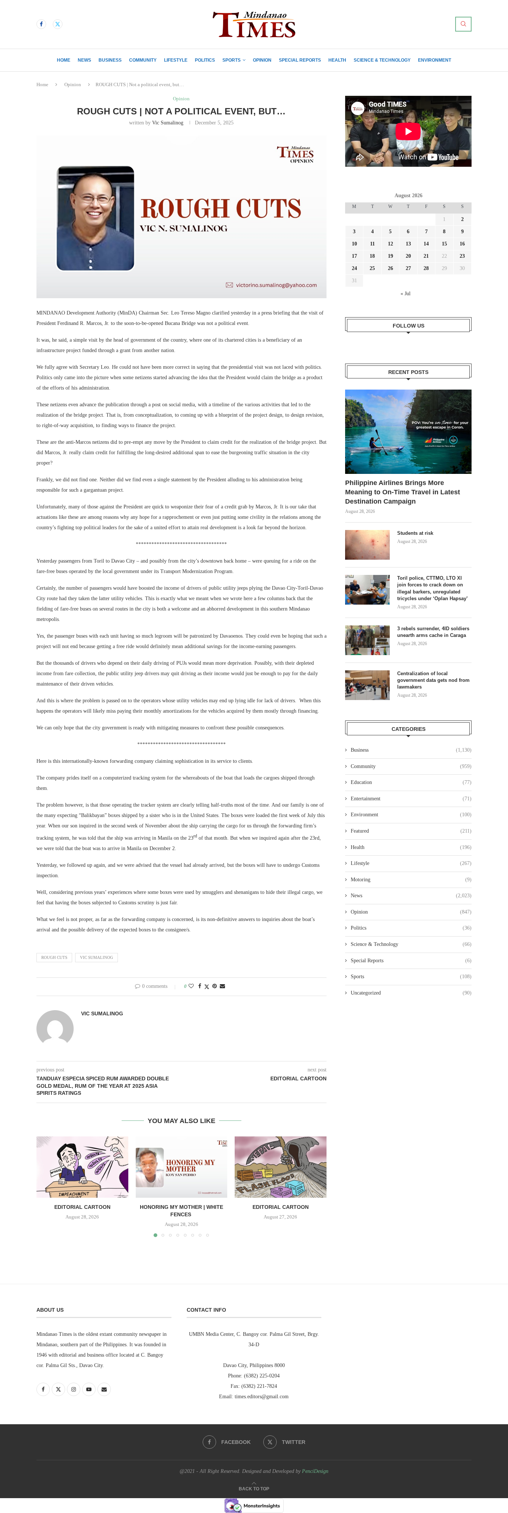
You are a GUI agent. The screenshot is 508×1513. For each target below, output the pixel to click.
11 (372, 244)
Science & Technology (382, 60)
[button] (46, 1186)
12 (390, 244)
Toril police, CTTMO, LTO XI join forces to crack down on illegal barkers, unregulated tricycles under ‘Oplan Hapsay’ (433, 588)
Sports (231, 60)
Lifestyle (175, 60)
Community (143, 60)
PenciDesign (315, 1471)
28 (426, 268)
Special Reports (300, 60)
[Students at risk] (367, 545)
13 (408, 244)
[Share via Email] (222, 986)
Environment (434, 60)
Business (110, 60)
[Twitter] (57, 24)
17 (354, 256)
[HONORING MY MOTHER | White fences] (182, 1166)
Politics (205, 60)
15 (444, 244)
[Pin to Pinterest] (214, 986)
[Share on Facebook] (199, 986)
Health (337, 60)
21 (426, 256)
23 (462, 256)
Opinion (262, 60)
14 (426, 244)
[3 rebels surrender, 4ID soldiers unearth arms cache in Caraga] (367, 640)
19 (390, 256)
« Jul (406, 293)
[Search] (463, 24)
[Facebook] (41, 24)
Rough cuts (54, 957)
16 (462, 244)
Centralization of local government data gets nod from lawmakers (433, 680)
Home (63, 60)
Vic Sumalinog (167, 123)
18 (372, 256)
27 (408, 268)
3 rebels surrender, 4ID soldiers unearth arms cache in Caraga (433, 632)
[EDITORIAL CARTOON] (82, 1166)
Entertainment (411, 798)
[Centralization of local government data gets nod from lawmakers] (367, 685)
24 (354, 268)
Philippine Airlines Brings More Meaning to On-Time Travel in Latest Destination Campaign (402, 492)
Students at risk (415, 533)
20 (408, 256)
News (84, 60)
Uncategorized (411, 993)
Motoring (411, 879)
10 (354, 244)
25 (372, 268)
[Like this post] (191, 986)
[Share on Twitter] (206, 986)
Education (411, 782)
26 (390, 268)
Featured (411, 831)
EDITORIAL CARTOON (82, 1207)
